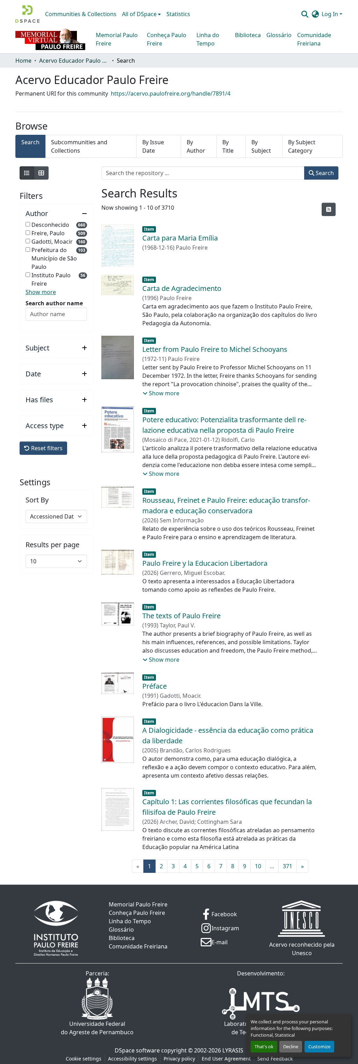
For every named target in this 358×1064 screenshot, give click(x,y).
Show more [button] (41, 292)
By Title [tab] (228, 146)
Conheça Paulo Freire (166, 39)
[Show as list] (27, 173)
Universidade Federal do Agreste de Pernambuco (97, 1028)
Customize (319, 1046)
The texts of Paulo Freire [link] (181, 615)
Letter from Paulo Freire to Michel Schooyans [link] (214, 349)
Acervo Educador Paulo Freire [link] (74, 60)
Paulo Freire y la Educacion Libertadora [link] (204, 563)
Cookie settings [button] (83, 1058)
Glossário (279, 35)
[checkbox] (28, 224)
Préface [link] (154, 686)
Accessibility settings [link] (132, 1058)
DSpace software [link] (137, 1050)
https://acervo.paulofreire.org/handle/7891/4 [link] (170, 93)
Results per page (52, 545)
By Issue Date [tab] (153, 146)
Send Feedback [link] (275, 1058)
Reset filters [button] (46, 448)
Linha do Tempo (207, 39)
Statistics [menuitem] (178, 14)
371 (287, 866)
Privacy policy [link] (179, 1058)
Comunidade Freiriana (314, 39)
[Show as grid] (41, 173)
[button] (27, 14)
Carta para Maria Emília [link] (180, 238)
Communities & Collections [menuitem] (80, 14)
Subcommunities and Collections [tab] (79, 146)
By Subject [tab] (261, 146)
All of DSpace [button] (139, 14)
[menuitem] (141, 14)
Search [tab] (30, 142)
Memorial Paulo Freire (117, 39)
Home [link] (23, 60)
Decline (290, 1046)
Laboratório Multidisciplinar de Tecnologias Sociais (261, 1028)
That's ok (264, 1046)
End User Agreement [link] (226, 1058)
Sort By (37, 500)
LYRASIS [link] (232, 1050)
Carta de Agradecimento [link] (181, 288)
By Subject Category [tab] (301, 146)
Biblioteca (248, 35)
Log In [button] (330, 14)
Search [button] (324, 173)
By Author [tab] (196, 146)
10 (258, 866)
